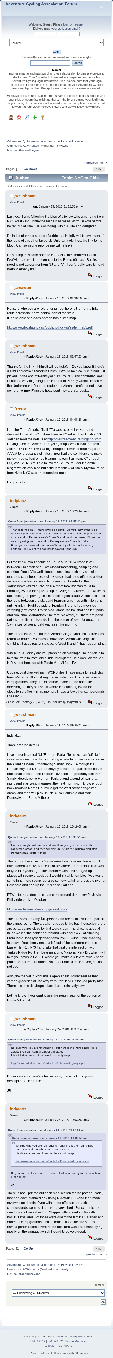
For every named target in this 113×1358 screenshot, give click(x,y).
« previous (91, 162)
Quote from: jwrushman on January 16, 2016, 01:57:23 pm (47, 521)
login (66, 24)
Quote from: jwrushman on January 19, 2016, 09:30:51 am (47, 837)
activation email (68, 28)
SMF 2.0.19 (37, 1341)
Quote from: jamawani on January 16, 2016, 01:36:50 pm (46, 1039)
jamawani (23, 287)
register (78, 24)
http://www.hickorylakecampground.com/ (37, 909)
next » (103, 162)
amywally (62, 145)
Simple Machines (76, 1341)
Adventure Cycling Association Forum (41, 4)
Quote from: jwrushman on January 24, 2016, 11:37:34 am (46, 1129)
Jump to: (100, 1284)
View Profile (17, 202)
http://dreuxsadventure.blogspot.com (74, 439)
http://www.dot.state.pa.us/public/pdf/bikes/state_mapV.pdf (50, 327)
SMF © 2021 (56, 1341)
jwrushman (25, 195)
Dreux (20, 408)
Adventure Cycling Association (74, 1336)
